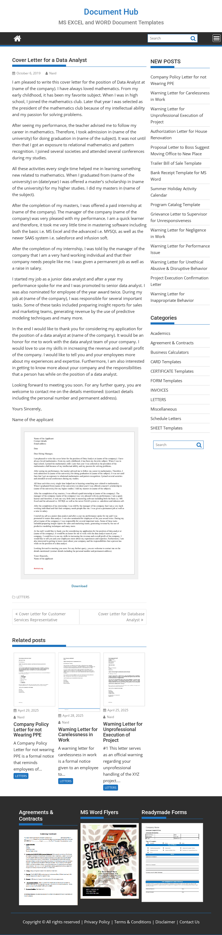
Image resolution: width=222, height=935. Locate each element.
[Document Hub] (17, 38)
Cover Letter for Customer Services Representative (40, 616)
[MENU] (217, 38)
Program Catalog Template (175, 204)
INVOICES (159, 390)
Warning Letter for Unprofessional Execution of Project (177, 115)
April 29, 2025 (28, 710)
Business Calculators (170, 352)
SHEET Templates (166, 428)
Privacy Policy (97, 921)
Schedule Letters (166, 418)
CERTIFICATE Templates (172, 371)
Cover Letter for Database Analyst (121, 616)
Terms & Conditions (132, 921)
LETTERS (23, 597)
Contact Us (189, 921)
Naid (52, 73)
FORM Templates (166, 380)
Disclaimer (165, 921)
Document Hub (111, 11)
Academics (160, 333)
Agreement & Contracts (172, 342)
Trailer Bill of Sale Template (176, 163)
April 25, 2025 (117, 710)
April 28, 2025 (72, 715)
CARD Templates (166, 361)
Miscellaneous (164, 409)
